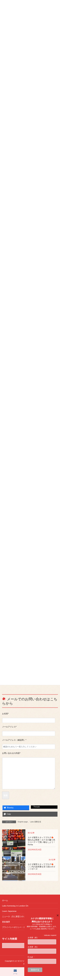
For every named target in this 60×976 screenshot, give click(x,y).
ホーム (5, 900)
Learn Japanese (9, 911)
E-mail (31, 957)
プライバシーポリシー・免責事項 (16, 927)
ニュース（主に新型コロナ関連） (16, 916)
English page (23, 822)
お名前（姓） (33, 937)
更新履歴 (6, 922)
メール (15, 973)
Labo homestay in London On (15, 906)
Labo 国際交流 (35, 822)
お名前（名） (33, 947)
